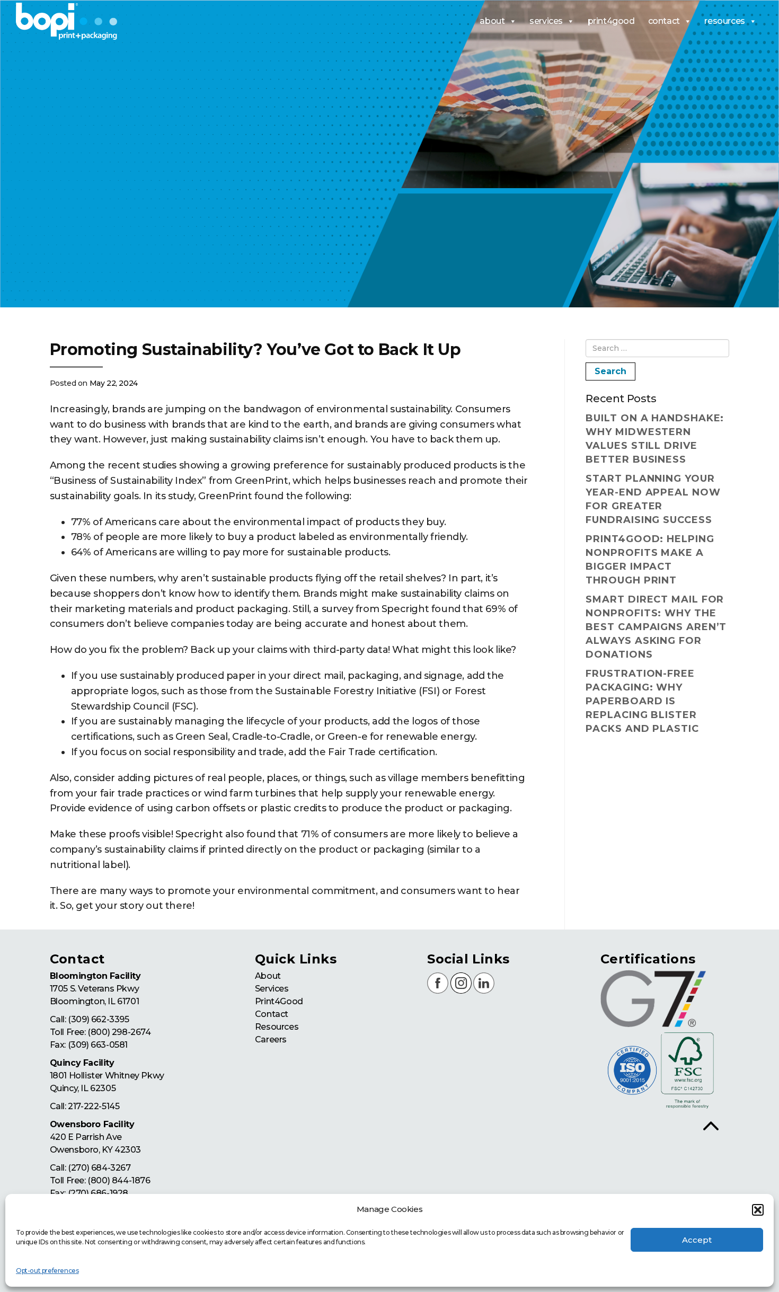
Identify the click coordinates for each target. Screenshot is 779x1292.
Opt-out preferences (47, 1271)
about (492, 21)
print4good (611, 21)
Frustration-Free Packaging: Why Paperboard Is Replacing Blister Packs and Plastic (642, 701)
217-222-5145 (93, 1106)
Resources (276, 1027)
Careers (271, 1039)
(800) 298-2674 (119, 1032)
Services (272, 989)
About (268, 976)
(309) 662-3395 (98, 1019)
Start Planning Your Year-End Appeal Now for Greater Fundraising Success (653, 499)
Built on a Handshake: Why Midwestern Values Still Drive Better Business (655, 438)
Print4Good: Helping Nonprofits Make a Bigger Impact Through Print (650, 559)
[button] (758, 1210)
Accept (697, 1240)
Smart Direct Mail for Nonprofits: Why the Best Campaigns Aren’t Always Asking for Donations (656, 627)
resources (724, 21)
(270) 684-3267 (99, 1168)
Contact (271, 1014)
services (546, 21)
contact (664, 21)
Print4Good (279, 1001)
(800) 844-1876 (118, 1180)
